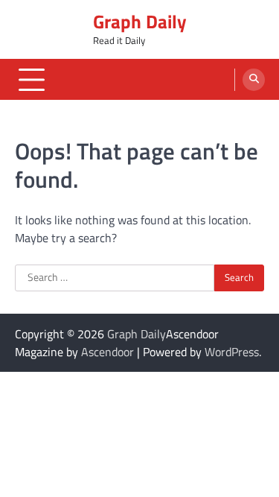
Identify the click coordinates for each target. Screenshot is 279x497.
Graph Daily (140, 21)
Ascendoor (107, 352)
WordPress (232, 352)
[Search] (254, 80)
